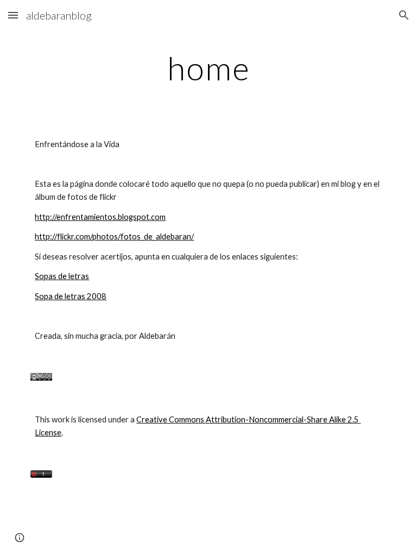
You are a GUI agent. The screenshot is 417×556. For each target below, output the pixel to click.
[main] (208, 68)
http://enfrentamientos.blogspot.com (100, 217)
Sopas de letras (62, 276)
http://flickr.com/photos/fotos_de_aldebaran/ (114, 236)
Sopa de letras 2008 (70, 296)
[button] (13, 15)
